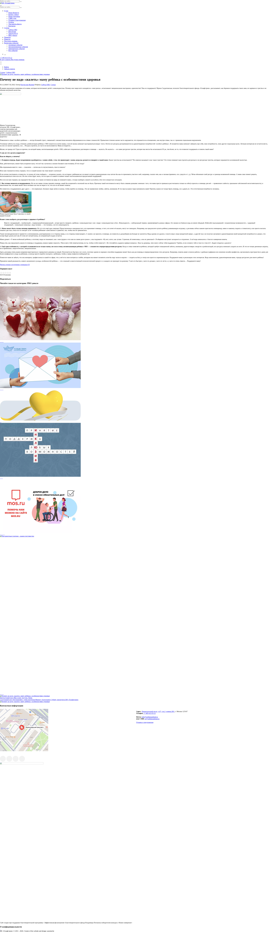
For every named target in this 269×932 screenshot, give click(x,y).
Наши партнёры (14, 16)
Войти (6, 67)
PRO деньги (12, 35)
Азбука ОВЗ (12, 30)
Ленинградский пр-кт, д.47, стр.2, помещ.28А (158, 711)
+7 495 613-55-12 (149, 713)
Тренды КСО (13, 33)
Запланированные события (18, 47)
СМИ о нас (12, 18)
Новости (7, 39)
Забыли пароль (9, 69)
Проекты (7, 37)
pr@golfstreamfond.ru (152, 719)
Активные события (15, 45)
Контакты (11, 26)
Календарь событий (11, 43)
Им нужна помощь (17, 60)
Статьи (6, 28)
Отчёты (11, 22)
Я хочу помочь (5, 60)
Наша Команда (13, 13)
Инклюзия (12, 32)
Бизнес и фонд (13, 14)
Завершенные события (16, 49)
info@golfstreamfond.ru (150, 717)
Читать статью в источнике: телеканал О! (15, 265)
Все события (12, 50)
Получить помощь (10, 41)
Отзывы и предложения (17, 20)
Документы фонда (15, 24)
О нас (6, 11)
